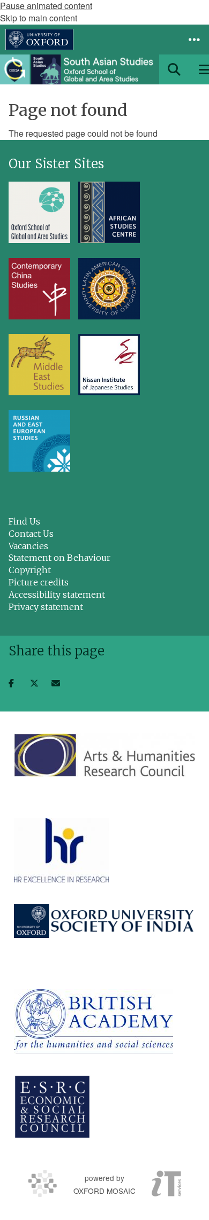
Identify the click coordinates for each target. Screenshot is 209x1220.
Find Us (24, 521)
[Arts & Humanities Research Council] (104, 755)
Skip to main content (38, 18)
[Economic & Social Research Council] (52, 1107)
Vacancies (28, 546)
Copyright (30, 570)
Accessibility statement (57, 594)
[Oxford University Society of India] (104, 921)
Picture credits (39, 582)
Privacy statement (46, 606)
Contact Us (31, 533)
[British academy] (93, 1021)
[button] (194, 39)
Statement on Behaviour (59, 557)
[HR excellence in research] (61, 850)
